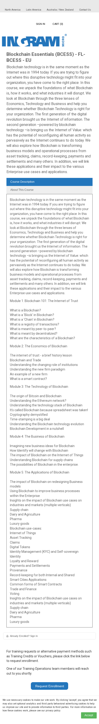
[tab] (49, 182)
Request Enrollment (49, 686)
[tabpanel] (49, 412)
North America (13, 9)
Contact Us (85, 9)
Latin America (34, 9)
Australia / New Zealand (60, 9)
